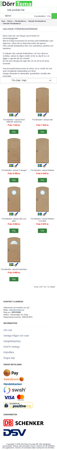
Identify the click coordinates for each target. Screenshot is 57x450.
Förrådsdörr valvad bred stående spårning (14, 120)
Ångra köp (9, 358)
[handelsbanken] (12, 385)
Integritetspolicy (12, 341)
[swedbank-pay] (10, 376)
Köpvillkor (8, 352)
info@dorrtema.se (16, 310)
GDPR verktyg (11, 346)
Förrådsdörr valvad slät (42, 119)
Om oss (7, 330)
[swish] (14, 393)
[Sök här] (3, 10)
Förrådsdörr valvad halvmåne (14, 269)
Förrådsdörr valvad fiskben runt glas (42, 220)
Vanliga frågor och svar (16, 335)
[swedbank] (13, 381)
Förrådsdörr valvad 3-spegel (14, 170)
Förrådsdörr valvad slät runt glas (14, 220)
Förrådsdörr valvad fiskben (42, 170)
